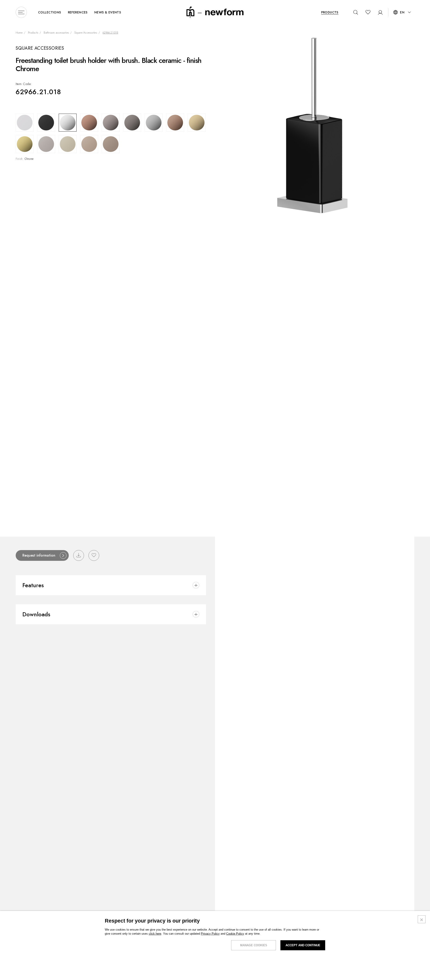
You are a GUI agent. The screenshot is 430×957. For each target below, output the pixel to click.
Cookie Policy (235, 933)
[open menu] (21, 12)
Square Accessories (85, 32)
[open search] (356, 12)
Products (33, 32)
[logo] (215, 12)
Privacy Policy (210, 933)
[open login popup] (379, 12)
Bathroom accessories (56, 32)
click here (155, 933)
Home (19, 32)
